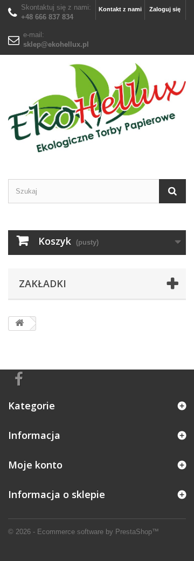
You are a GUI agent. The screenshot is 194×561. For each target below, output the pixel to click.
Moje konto (35, 464)
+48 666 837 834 (47, 17)
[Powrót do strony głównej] (19, 323)
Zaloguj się (165, 9)
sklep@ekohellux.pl (56, 44)
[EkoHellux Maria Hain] (97, 107)
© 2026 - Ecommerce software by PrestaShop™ (83, 532)
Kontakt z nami (120, 9)
